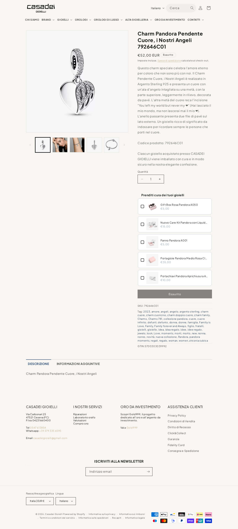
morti (178, 333)
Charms (142, 318)
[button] (48, 20)
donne (182, 322)
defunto (163, 322)
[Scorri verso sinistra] (30, 145)
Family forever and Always (170, 326)
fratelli (199, 326)
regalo (163, 340)
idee (183, 329)
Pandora (183, 336)
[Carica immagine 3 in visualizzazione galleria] (77, 145)
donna (173, 322)
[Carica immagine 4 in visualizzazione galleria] (94, 145)
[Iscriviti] (148, 471)
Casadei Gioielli (54, 514)
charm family (202, 315)
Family (149, 326)
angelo (174, 311)
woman (173, 340)
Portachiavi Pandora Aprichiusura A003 (184, 276)
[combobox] (181, 8)
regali (154, 340)
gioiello (152, 329)
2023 (146, 311)
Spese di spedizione (169, 60)
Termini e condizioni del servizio (57, 518)
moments (167, 333)
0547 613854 (38, 427)
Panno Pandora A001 (173, 240)
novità (151, 336)
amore (156, 311)
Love (157, 333)
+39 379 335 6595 (50, 430)
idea (161, 329)
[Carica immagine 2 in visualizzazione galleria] (59, 145)
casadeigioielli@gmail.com (50, 438)
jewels (142, 333)
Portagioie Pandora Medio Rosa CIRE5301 (184, 258)
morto (187, 333)
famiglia (193, 322)
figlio (191, 326)
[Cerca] (192, 8)
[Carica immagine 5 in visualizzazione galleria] (111, 145)
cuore (192, 318)
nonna (201, 333)
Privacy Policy (177, 415)
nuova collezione (166, 336)
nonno (141, 336)
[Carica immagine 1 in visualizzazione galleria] (42, 145)
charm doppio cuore (180, 315)
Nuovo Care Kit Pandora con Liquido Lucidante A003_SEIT (184, 222)
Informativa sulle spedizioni (93, 518)
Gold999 (132, 427)
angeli (164, 311)
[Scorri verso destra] (124, 145)
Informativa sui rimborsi (132, 514)
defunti (152, 322)
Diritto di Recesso (179, 427)
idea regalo (172, 329)
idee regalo (195, 329)
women (183, 340)
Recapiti (116, 518)
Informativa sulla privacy (102, 514)
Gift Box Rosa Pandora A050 (179, 204)
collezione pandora (176, 318)
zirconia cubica (198, 340)
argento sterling (190, 311)
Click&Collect (177, 433)
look (149, 333)
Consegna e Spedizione (183, 450)
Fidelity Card (176, 445)
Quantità (143, 171)
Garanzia (173, 439)
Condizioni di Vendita (181, 421)
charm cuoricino (156, 315)
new (194, 333)
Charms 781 (155, 318)
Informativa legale (135, 518)
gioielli (142, 329)
